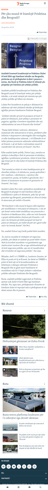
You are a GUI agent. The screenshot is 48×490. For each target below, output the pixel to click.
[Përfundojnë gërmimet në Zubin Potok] (24, 326)
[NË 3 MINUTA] (29, 487)
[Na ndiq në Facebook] (3, 466)
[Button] (42, 32)
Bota (5, 384)
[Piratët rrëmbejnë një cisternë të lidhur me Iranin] (10, 427)
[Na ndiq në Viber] (29, 466)
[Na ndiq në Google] (34, 466)
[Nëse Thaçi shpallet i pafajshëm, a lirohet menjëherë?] (10, 350)
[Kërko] (40, 487)
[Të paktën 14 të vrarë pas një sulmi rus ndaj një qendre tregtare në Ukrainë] (10, 438)
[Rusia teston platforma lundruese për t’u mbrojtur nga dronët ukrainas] (24, 400)
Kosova (4, 10)
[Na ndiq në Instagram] (8, 466)
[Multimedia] (7, 487)
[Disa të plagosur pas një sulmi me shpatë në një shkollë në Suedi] (10, 449)
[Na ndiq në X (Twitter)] (19, 466)
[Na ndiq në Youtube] (14, 466)
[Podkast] (18, 487)
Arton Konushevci (8, 23)
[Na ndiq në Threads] (24, 466)
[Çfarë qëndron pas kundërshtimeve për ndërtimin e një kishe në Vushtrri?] (10, 361)
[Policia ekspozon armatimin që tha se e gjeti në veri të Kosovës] (10, 372)
